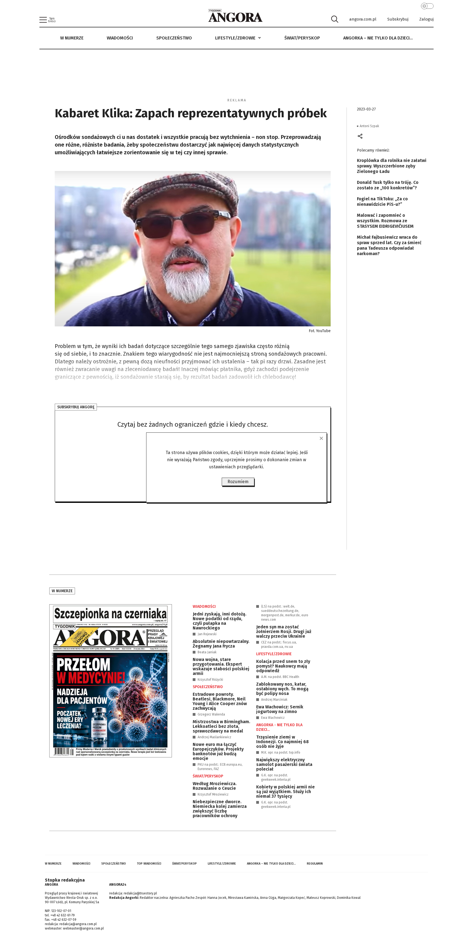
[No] (321, 438)
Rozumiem (238, 481)
